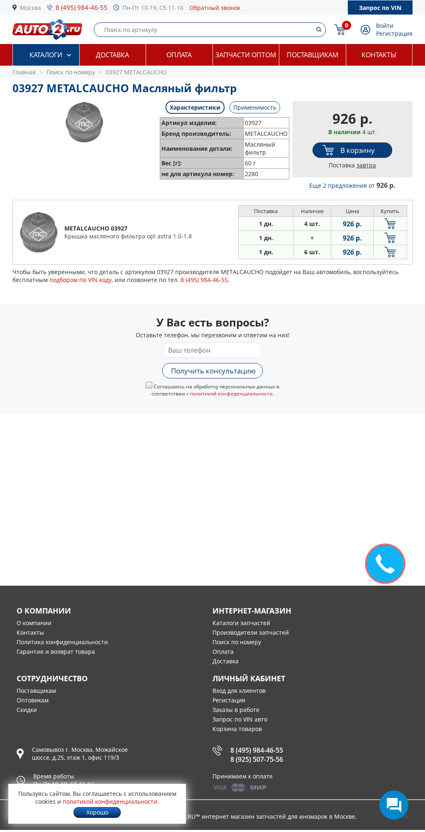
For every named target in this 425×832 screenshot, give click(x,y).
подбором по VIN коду (80, 280)
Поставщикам (312, 54)
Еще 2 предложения (352, 185)
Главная (24, 72)
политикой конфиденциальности (231, 393)
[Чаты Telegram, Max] (393, 805)
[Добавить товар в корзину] (390, 223)
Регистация (228, 700)
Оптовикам (33, 700)
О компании (34, 623)
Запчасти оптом (245, 54)
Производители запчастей (250, 632)
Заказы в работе (235, 710)
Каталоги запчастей (241, 623)
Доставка (112, 54)
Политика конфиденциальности (62, 642)
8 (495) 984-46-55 (81, 7)
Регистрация (394, 33)
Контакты (378, 54)
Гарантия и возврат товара (56, 651)
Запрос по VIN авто (239, 719)
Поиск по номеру (236, 642)
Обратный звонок (214, 8)
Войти (384, 25)
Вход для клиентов (239, 691)
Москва (30, 8)
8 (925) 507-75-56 (256, 759)
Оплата (179, 54)
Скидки (27, 710)
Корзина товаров (237, 729)
